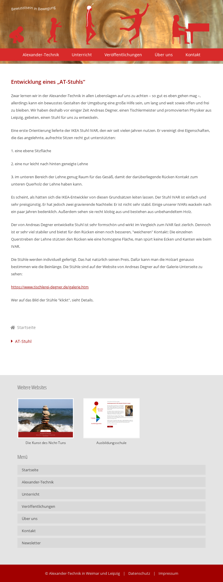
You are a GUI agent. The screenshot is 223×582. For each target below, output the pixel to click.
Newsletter (31, 542)
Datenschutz (139, 573)
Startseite (26, 327)
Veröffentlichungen (123, 54)
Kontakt (193, 54)
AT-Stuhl (23, 341)
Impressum (168, 573)
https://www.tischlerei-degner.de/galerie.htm (50, 287)
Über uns (164, 54)
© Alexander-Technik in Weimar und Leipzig (82, 573)
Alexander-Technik (41, 54)
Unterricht (82, 54)
